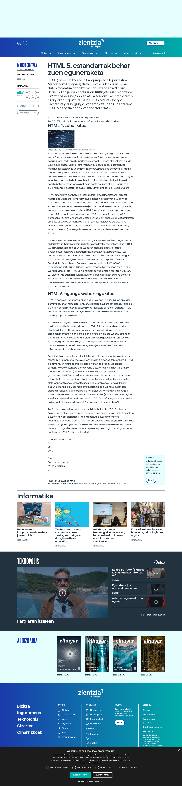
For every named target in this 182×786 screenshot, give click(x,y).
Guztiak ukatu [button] (102, 775)
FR (37, 92)
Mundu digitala (27, 65)
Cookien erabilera (152, 727)
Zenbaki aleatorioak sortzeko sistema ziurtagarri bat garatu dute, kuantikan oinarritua (69, 535)
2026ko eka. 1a (63, 675)
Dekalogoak (96, 714)
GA (37, 97)
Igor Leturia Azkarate (25, 74)
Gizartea (25, 725)
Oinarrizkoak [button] (130, 53)
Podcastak (67, 732)
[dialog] (91, 766)
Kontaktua (148, 731)
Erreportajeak (68, 737)
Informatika (22, 86)
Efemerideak (97, 719)
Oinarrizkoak (29, 732)
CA (33, 97)
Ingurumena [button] (64, 53)
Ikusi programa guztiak (153, 615)
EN (28, 97)
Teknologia (28, 719)
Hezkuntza (95, 710)
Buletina (157, 53)
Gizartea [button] (109, 53)
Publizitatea (149, 714)
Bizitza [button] (44, 53)
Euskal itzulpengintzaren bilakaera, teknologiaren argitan (147, 532)
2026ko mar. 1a (91, 675)
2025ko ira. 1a (146, 675)
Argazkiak (66, 723)
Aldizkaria (154, 43)
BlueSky (93, 743)
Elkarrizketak (68, 714)
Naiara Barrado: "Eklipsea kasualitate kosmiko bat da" (128, 572)
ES (32, 92)
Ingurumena (29, 712)
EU (28, 92)
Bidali (151, 480)
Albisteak (66, 710)
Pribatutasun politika (149, 721)
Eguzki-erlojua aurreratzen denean (125, 587)
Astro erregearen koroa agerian (127, 600)
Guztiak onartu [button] (80, 775)
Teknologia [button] (87, 53)
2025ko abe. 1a (119, 675)
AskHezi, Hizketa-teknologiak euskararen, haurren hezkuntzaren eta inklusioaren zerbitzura (109, 535)
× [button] (179, 750)
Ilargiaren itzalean (35, 621)
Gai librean (95, 723)
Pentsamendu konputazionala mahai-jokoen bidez (32, 532)
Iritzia (64, 719)
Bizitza (23, 706)
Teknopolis (28, 561)
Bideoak (65, 728)
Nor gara (147, 710)
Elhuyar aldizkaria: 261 (25, 70)
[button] (19, 42)
